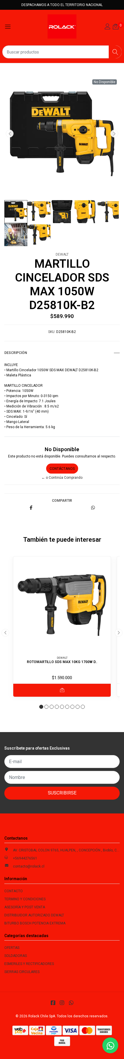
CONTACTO (13, 891)
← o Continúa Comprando (62, 478)
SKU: (51, 332)
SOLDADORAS (15, 956)
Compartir (62, 501)
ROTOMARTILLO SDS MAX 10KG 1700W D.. (62, 662)
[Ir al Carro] (116, 27)
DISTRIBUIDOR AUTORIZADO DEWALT (34, 915)
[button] (41, 707)
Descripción (15, 353)
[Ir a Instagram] (62, 1003)
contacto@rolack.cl (28, 866)
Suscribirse (62, 793)
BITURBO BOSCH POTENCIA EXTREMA (34, 923)
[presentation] (10, 133)
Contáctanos (62, 469)
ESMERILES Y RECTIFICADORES (29, 964)
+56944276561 (25, 858)
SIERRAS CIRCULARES (22, 972)
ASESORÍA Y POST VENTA (24, 907)
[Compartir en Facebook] (31, 508)
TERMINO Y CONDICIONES (25, 899)
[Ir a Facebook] (53, 1003)
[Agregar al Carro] (62, 690)
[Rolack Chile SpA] (62, 26)
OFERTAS (11, 948)
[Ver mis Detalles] (108, 27)
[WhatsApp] (71, 1003)
